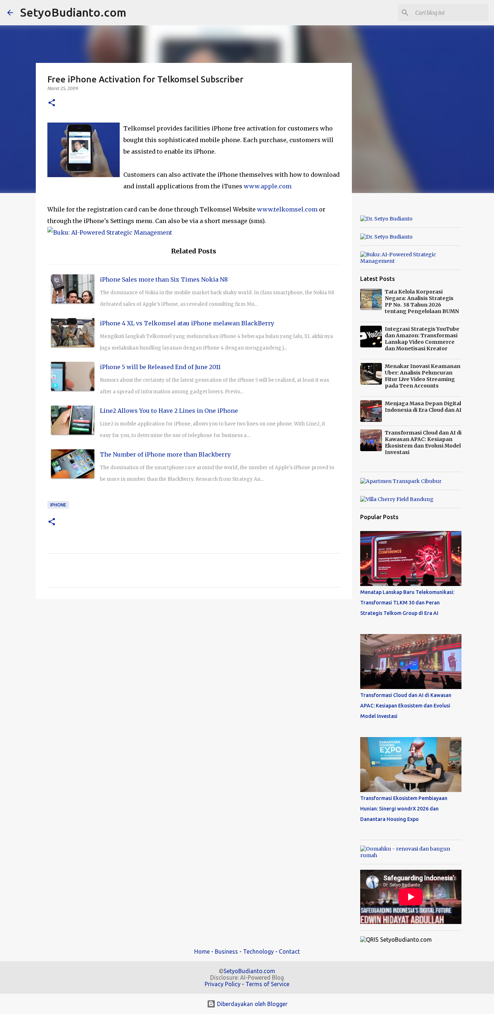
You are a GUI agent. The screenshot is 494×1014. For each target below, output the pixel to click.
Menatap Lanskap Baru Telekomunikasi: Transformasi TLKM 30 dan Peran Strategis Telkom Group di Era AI (407, 602)
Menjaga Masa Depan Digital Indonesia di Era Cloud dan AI (423, 406)
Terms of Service (267, 984)
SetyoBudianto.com (73, 12)
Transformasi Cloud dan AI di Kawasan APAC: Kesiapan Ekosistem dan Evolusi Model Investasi (423, 442)
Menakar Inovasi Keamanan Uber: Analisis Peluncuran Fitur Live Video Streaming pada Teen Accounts (422, 376)
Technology (258, 951)
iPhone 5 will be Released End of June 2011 (160, 367)
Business (226, 951)
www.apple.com (267, 186)
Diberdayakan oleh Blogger (252, 1004)
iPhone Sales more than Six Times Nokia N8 (164, 279)
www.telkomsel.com (287, 209)
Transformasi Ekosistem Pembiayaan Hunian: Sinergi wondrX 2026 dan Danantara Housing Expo (403, 808)
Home (202, 951)
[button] (51, 103)
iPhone (58, 504)
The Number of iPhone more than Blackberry (165, 454)
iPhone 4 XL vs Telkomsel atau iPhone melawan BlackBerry (187, 323)
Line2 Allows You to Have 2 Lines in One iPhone (169, 410)
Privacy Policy (222, 984)
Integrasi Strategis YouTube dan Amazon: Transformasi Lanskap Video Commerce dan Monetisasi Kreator (422, 339)
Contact (289, 951)
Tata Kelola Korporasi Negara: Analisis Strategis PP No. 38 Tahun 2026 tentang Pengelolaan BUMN (422, 301)
